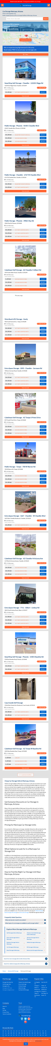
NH (37, 1033)
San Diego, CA (44, 993)
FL (26, 1031)
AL (5, 1031)
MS (24, 1033)
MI (16, 1033)
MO (22, 1033)
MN (19, 1033)
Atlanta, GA (43, 989)
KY (3, 1033)
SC (21, 1035)
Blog (4, 1008)
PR (16, 1035)
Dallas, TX (43, 985)
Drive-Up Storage (22, 984)
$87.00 (43, 666)
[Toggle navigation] (2, 5)
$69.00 (43, 331)
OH (6, 1035)
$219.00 (43, 233)
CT (19, 1031)
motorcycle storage (24, 912)
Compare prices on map (25, 40)
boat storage (8, 912)
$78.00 (43, 334)
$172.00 (43, 475)
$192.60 (43, 574)
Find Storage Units (7, 984)
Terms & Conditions (7, 1014)
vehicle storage (39, 910)
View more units (25, 96)
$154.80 (43, 426)
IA (34, 1031)
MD (11, 1033)
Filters (26, 54)
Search (46, 18)
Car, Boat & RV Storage (23, 989)
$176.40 (43, 433)
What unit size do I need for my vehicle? (15, 920)
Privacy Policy (6, 1012)
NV (45, 1033)
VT (37, 1035)
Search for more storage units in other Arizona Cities (17, 958)
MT (27, 1033)
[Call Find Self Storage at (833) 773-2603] (48, 5)
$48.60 (43, 764)
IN (42, 1031)
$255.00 (43, 623)
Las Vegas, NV (37, 991)
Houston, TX (44, 987)
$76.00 (43, 715)
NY (3, 1035)
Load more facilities (26, 775)
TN (27, 1035)
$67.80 (43, 279)
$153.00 (43, 620)
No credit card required (11, 26)
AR (8, 1031)
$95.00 (43, 525)
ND (32, 1033)
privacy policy (38, 1041)
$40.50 (43, 757)
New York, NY (44, 982)
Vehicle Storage (21, 988)
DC (22, 1031)
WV (46, 1035)
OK (8, 1035)
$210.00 (43, 92)
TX (29, 1035)
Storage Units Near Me (8, 982)
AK (3, 1031)
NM (43, 1033)
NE (35, 1033)
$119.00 (43, 184)
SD (24, 1035)
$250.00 (43, 236)
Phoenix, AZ (37, 989)
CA (14, 1031)
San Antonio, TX (37, 996)
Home (4, 971)
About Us (5, 1006)
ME (14, 1033)
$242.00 (43, 482)
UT (32, 1035)
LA (5, 1033)
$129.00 (43, 384)
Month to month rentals (11, 29)
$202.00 (43, 230)
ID (37, 1031)
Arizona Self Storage (13, 971)
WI (43, 1035)
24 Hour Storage (22, 986)
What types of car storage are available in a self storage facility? (22, 923)
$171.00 (43, 567)
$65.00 (43, 711)
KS (45, 1031)
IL (40, 1031)
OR (11, 1035)
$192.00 (43, 138)
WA (40, 1035)
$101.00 (43, 134)
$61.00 (43, 328)
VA (35, 1035)
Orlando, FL (44, 991)
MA (8, 1033)
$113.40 (43, 282)
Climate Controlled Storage (24, 982)
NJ (40, 1033)
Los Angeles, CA (37, 983)
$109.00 (43, 669)
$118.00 (43, 380)
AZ (11, 1031)
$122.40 (43, 285)
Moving (4, 1010)
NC (29, 1033)
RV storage (14, 912)
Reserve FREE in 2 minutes (12, 24)
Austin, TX (43, 995)
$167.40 (43, 430)
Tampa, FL (36, 993)
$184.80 (43, 570)
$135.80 (43, 187)
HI (32, 1031)
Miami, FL (36, 987)
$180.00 (43, 479)
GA (30, 1031)
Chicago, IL (36, 985)
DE (24, 1031)
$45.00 (43, 761)
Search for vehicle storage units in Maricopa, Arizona (17, 963)
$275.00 (43, 141)
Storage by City (6, 986)
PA (13, 1035)
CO (16, 1031)
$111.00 (43, 377)
